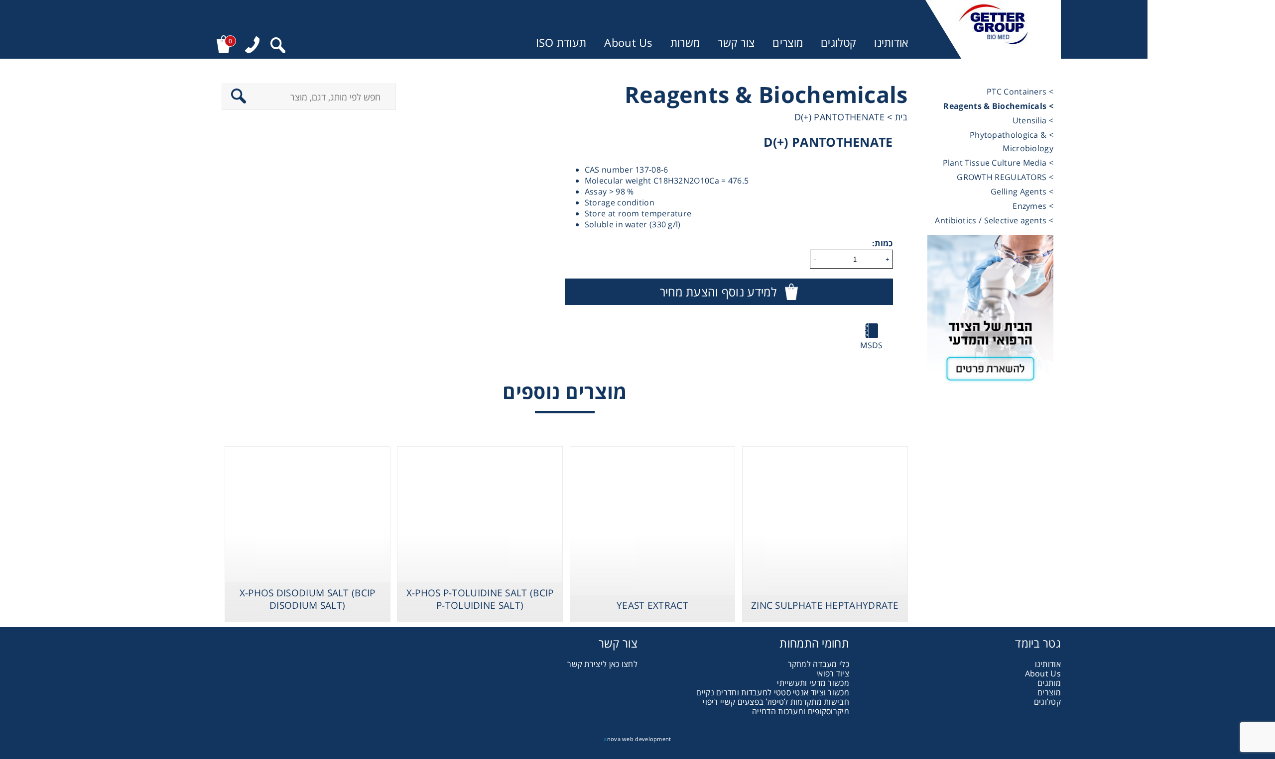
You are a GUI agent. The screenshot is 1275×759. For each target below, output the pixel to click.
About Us (628, 42)
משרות (685, 42)
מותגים (1049, 682)
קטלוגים (838, 42)
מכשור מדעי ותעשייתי (813, 682)
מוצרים (787, 42)
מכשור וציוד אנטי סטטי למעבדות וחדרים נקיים (772, 692)
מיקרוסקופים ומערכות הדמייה (800, 711)
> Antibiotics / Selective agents (994, 220)
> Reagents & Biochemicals (998, 105)
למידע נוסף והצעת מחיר (718, 292)
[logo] (993, 29)
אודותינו (891, 42)
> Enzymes (1033, 205)
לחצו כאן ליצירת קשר (602, 664)
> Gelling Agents (1022, 191)
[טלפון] (252, 46)
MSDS (871, 345)
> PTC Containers (1020, 91)
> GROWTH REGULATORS (1005, 177)
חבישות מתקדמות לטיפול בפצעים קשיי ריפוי (776, 701)
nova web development (637, 739)
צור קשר (736, 42)
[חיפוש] (277, 46)
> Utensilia (1033, 120)
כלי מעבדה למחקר (819, 664)
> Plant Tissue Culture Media (998, 162)
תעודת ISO (561, 42)
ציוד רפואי (832, 673)
